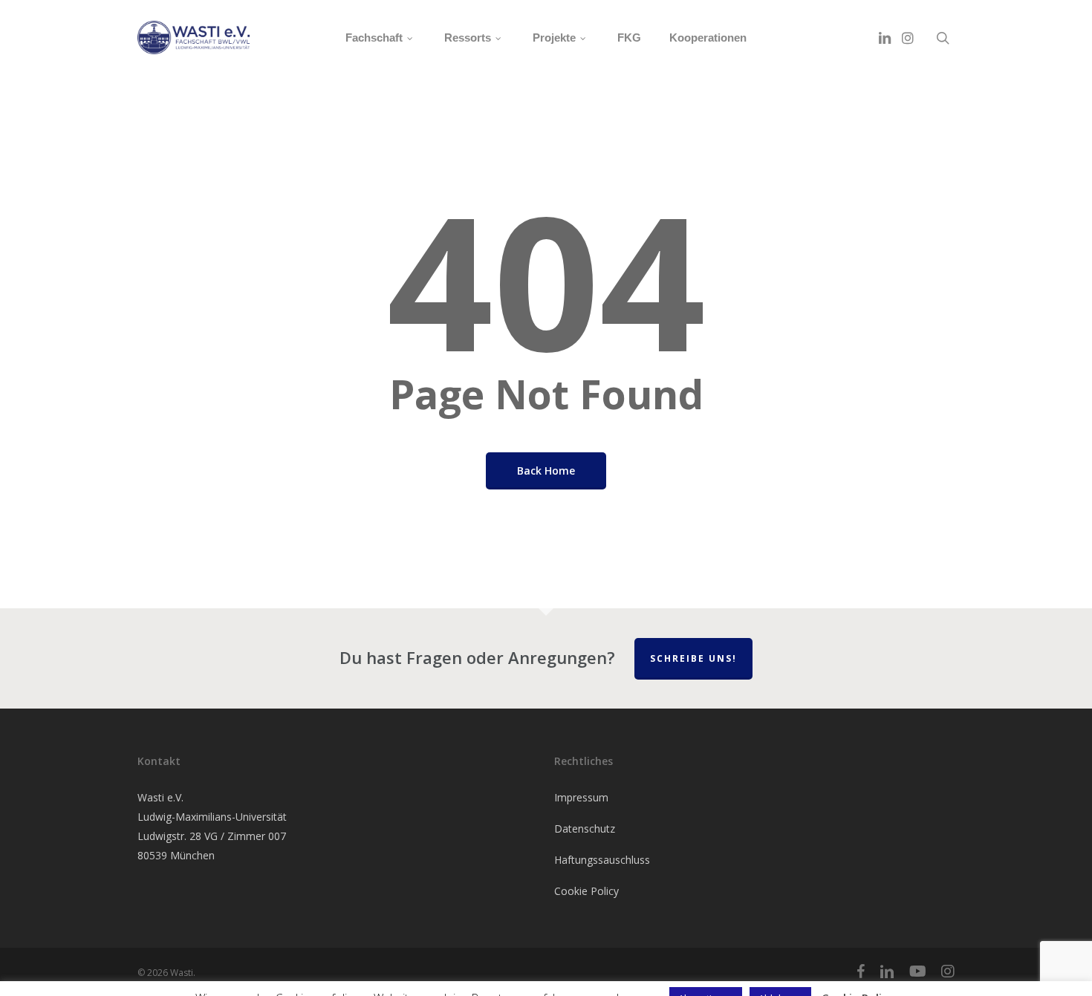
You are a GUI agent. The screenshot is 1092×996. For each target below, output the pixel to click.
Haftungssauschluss (602, 860)
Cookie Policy (586, 891)
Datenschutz (584, 828)
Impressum (581, 797)
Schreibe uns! (693, 658)
